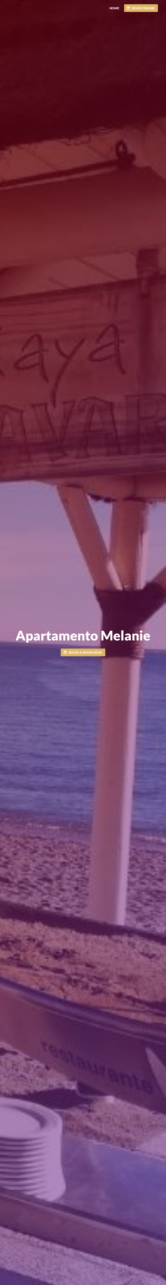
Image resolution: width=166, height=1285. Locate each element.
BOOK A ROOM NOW (85, 652)
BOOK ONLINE (143, 8)
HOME (114, 8)
